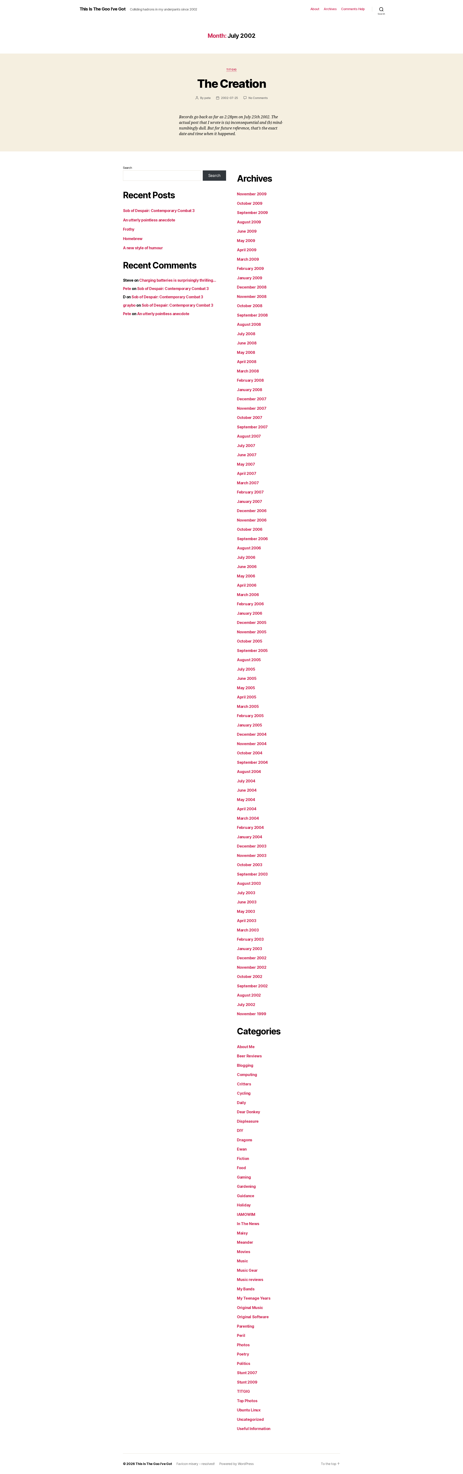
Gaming (244, 1177)
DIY (240, 1130)
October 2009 (249, 203)
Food (241, 1168)
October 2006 (249, 529)
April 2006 (246, 585)
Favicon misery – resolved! (195, 1464)
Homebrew (133, 238)
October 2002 (249, 976)
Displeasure (248, 1121)
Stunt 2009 (247, 1382)
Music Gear (247, 1270)
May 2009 (246, 240)
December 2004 (252, 734)
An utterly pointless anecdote (149, 220)
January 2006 (249, 613)
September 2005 (252, 650)
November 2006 (252, 520)
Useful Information (253, 1428)
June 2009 (247, 231)
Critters (244, 1084)
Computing (247, 1074)
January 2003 (249, 948)
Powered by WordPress (236, 1464)
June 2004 (247, 790)
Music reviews (250, 1279)
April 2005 (246, 697)
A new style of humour (143, 248)
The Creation (231, 83)
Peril (241, 1335)
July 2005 (246, 669)
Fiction (243, 1158)
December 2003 (251, 846)
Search (127, 168)
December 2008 (252, 287)
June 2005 (246, 678)
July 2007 (246, 445)
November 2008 (252, 296)
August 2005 (249, 660)
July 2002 (246, 1004)
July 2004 (246, 781)
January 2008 (249, 389)
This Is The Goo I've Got (103, 9)
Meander (245, 1242)
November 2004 (252, 744)
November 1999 (251, 1014)
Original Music (250, 1307)
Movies (243, 1251)
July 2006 (246, 557)
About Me (246, 1047)
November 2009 (252, 194)
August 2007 (249, 436)
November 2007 (251, 408)
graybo (129, 305)
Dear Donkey (248, 1112)
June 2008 (247, 343)
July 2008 (246, 334)
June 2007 (246, 455)
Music (242, 1261)
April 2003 (246, 920)
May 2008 (246, 352)
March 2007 (248, 483)
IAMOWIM (246, 1214)
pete (207, 98)
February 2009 (250, 268)
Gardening (246, 1186)
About (314, 9)
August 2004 (249, 771)
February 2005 (250, 715)
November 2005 (251, 632)
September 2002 (252, 986)
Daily (241, 1102)
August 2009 (249, 222)
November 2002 (251, 967)
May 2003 (246, 911)
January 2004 (249, 837)
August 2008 (249, 324)
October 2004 (249, 753)
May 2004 (246, 799)
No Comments (258, 98)
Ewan (242, 1149)
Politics (243, 1363)
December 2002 (251, 958)
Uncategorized (250, 1419)
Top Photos (247, 1401)
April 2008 (246, 361)
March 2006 (248, 594)
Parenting (245, 1326)
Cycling (244, 1093)
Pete (127, 288)
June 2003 (246, 902)
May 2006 (246, 576)
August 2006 (249, 548)
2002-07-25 (229, 98)
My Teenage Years (254, 1298)
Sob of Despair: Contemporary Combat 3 (159, 210)
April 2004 (246, 809)
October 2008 (249, 306)
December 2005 (251, 622)
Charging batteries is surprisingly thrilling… (177, 280)
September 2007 (252, 427)
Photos (243, 1345)
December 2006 (252, 511)
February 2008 (250, 380)
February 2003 (250, 939)
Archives (330, 9)
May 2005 (246, 688)
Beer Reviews (249, 1056)
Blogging (245, 1065)
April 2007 (246, 473)
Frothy (128, 229)
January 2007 (249, 501)
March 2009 (248, 259)
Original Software (253, 1317)
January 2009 (249, 278)
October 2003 (249, 865)
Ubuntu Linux (249, 1410)
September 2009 (252, 212)
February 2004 (250, 827)
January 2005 (249, 725)
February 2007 (250, 492)
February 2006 (250, 604)
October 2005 (249, 641)
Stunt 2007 (247, 1373)
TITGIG (231, 69)
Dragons (244, 1140)
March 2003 (248, 930)
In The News (248, 1223)
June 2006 (247, 566)
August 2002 (249, 995)
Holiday (244, 1205)
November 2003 (251, 855)
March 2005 (248, 706)
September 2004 (252, 762)
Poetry (243, 1354)
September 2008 (252, 315)
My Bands (246, 1289)
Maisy (242, 1233)
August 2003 (249, 883)
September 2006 (252, 539)
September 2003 (252, 874)
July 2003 (246, 893)
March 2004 (248, 818)
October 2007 (249, 417)
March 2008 (248, 371)
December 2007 (251, 399)
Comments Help (353, 9)
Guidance (245, 1196)
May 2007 (246, 464)
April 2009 (246, 250)
